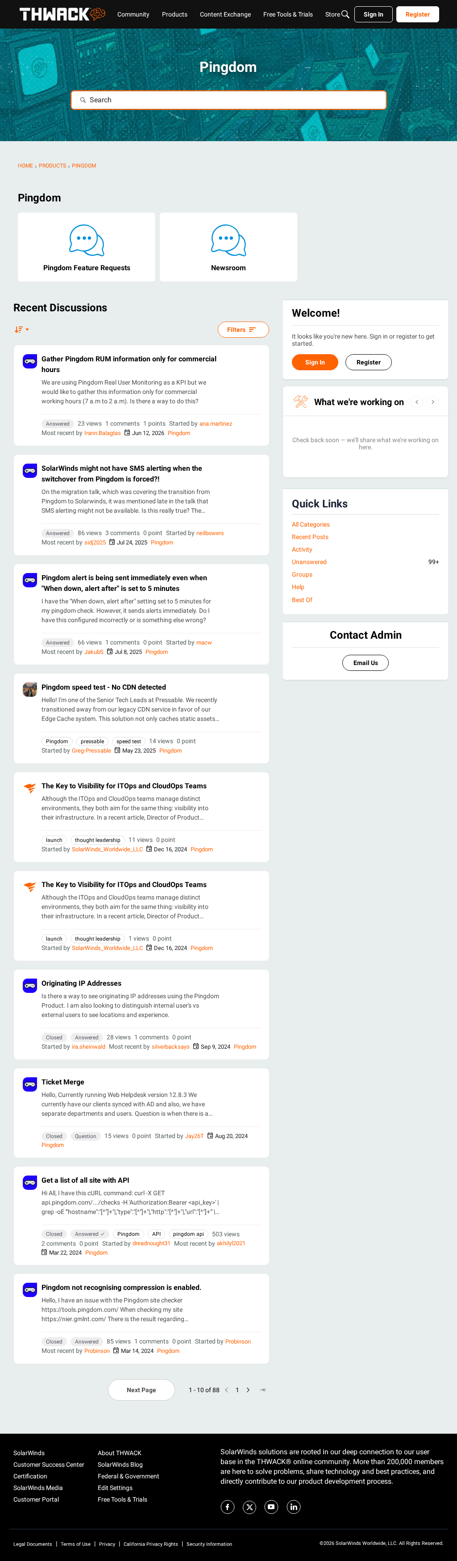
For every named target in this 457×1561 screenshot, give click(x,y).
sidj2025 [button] (95, 542)
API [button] (156, 1234)
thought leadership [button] (97, 840)
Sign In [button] (315, 362)
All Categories (311, 524)
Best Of (302, 599)
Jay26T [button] (194, 1136)
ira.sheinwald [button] (88, 1046)
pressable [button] (92, 741)
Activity (302, 549)
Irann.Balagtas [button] (102, 433)
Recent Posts (310, 536)
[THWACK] (62, 14)
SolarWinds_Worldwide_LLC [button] (107, 849)
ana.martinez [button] (215, 423)
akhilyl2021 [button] (231, 1243)
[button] (30, 361)
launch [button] (54, 840)
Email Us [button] (365, 662)
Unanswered (365, 561)
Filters (236, 329)
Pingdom (179, 433)
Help (298, 586)
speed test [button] (128, 741)
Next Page (141, 1390)
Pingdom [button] (57, 741)
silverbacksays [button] (171, 1046)
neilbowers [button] (210, 533)
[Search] (345, 14)
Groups (302, 574)
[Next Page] (248, 1390)
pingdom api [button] (188, 1234)
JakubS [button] (94, 652)
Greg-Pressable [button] (91, 750)
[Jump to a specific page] (262, 1390)
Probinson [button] (238, 1341)
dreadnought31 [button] (151, 1243)
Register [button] (369, 362)
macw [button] (204, 642)
